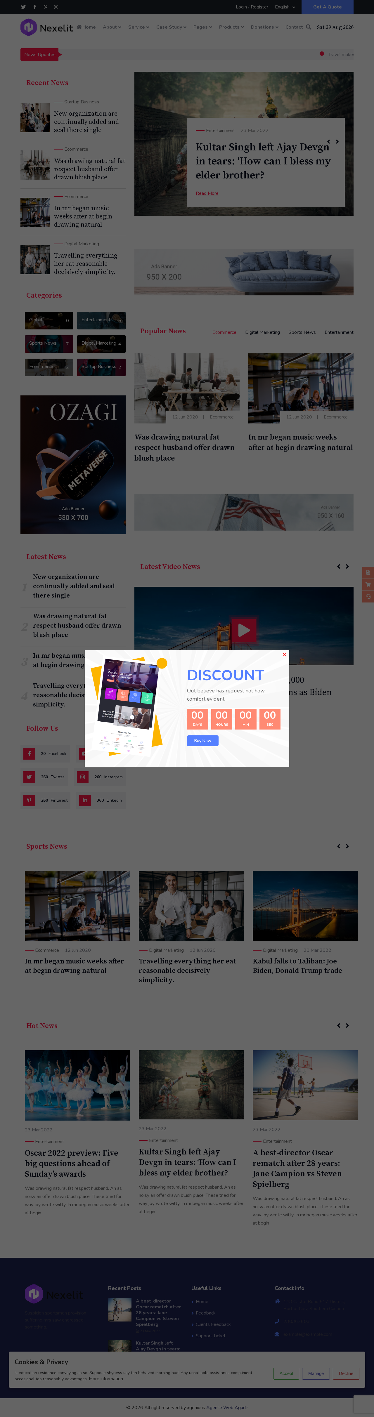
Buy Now (202, 741)
